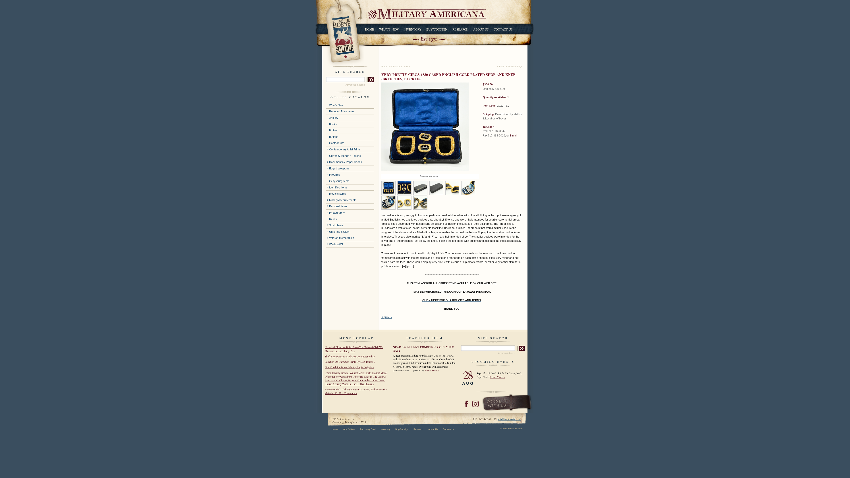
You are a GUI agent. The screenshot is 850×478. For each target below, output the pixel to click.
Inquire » (386, 317)
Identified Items (338, 187)
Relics (333, 219)
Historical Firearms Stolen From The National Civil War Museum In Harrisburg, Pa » (354, 349)
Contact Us (503, 29)
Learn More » (432, 370)
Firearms (334, 174)
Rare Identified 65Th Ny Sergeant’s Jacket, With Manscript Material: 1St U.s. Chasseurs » (356, 391)
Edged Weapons (339, 168)
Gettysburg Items (339, 181)
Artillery (333, 117)
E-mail (513, 135)
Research (460, 29)
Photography (337, 212)
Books (333, 124)
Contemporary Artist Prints (344, 149)
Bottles (333, 130)
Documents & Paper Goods (345, 162)
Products (385, 66)
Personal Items (338, 206)
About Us (481, 29)
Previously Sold (368, 429)
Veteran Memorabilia (341, 238)
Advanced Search (355, 84)
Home (369, 29)
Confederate (336, 143)
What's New (389, 29)
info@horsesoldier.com (509, 419)
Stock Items (336, 225)
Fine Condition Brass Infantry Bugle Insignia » (349, 367)
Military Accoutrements (342, 200)
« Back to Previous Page (510, 66)
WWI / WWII (336, 244)
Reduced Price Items (341, 111)
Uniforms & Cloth (339, 231)
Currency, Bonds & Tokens (345, 155)
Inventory (412, 29)
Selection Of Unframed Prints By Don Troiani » (350, 361)
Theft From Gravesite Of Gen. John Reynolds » (350, 356)
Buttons (333, 136)
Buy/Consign (436, 29)
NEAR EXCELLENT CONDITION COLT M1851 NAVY (424, 349)
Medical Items (337, 193)
